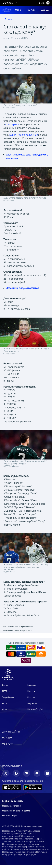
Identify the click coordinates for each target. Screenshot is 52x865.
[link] (18, 10)
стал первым (12, 124)
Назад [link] (9, 19)
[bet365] (31, 654)
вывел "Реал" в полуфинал (23, 134)
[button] (44, 10)
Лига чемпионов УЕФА (6, 10)
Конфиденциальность (12, 800)
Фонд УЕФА (7, 743)
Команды (31, 685)
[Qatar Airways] (26, 660)
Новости (31, 691)
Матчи (5, 685)
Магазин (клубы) (35, 709)
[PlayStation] (21, 647)
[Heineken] (11, 647)
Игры (4, 703)
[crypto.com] (21, 654)
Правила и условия (11, 805)
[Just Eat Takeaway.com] (41, 654)
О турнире (32, 703)
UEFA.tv (6, 691)
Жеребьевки (8, 697)
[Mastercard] (11, 654)
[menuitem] (18, 10)
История (31, 697)
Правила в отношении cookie (16, 810)
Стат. (5, 709)
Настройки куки (9, 815)
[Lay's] (31, 647)
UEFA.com (7, 737)
